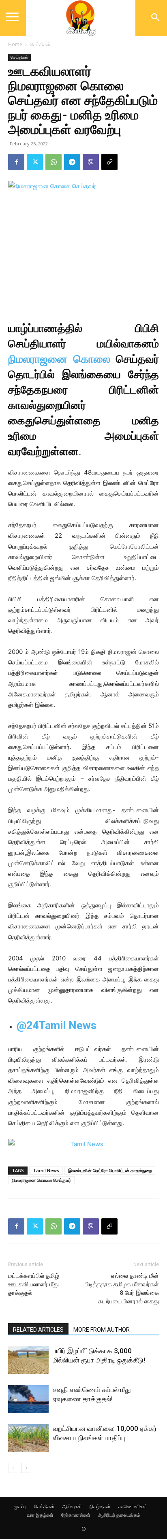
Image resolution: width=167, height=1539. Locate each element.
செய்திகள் (40, 44)
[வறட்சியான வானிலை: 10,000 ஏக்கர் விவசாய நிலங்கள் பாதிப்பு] (28, 1438)
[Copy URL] (109, 162)
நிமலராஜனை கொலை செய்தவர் (41, 1180)
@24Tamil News (56, 1025)
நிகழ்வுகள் (100, 1506)
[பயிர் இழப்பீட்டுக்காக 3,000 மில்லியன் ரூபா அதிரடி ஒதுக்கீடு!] (28, 1360)
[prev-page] (13, 1468)
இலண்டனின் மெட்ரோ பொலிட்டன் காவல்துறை (110, 1170)
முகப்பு (20, 1506)
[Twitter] (35, 162)
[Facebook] (16, 162)
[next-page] (26, 1468)
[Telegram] (72, 162)
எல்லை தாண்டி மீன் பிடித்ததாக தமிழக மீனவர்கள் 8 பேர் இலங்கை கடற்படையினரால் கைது (122, 1288)
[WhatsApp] (53, 162)
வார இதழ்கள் (40, 1514)
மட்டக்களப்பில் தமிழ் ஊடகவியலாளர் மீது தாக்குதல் (33, 1284)
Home (15, 44)
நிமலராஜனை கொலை (59, 359)
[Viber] (91, 162)
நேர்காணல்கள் (75, 1514)
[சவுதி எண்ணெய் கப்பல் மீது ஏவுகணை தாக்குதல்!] (28, 1399)
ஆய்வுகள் (72, 1506)
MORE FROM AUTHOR (101, 1329)
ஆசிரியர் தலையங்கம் (119, 1514)
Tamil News (46, 1170)
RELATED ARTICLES (38, 1329)
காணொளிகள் (132, 1506)
